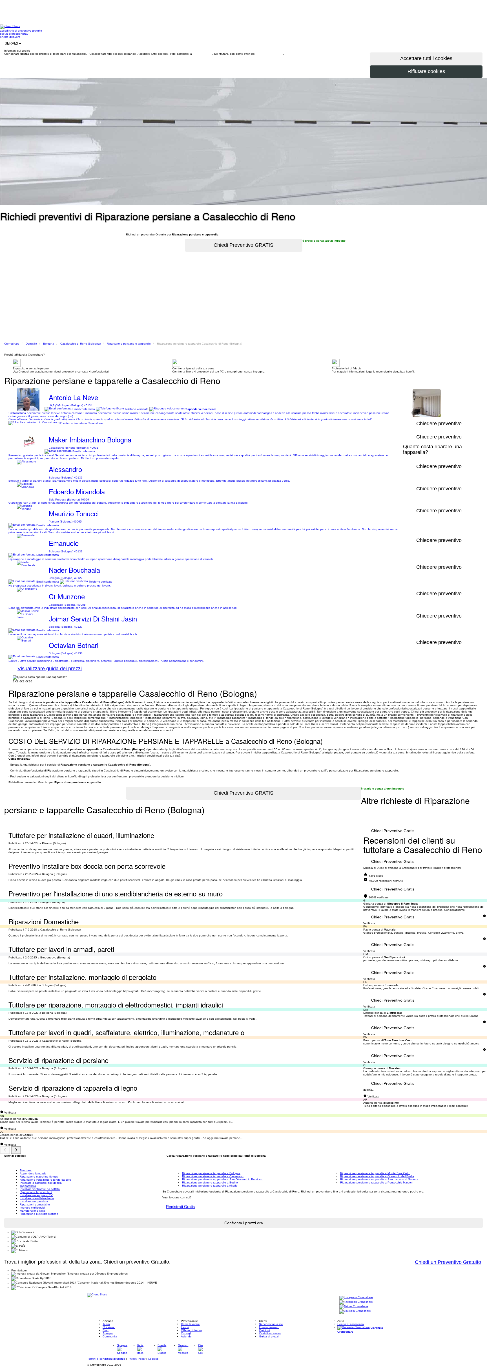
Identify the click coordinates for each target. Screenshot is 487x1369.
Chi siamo (109, 1327)
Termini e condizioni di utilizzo (106, 1358)
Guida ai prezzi (268, 1336)
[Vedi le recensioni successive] (16, 1150)
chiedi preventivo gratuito (25, 30)
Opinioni (264, 1330)
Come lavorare (190, 1324)
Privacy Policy (137, 1358)
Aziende (186, 1336)
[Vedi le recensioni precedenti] (5, 1150)
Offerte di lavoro (191, 1330)
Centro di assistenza (350, 1324)
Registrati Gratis (180, 1206)
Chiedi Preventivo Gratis (392, 830)
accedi (4, 30)
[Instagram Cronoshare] (356, 1297)
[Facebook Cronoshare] (356, 1302)
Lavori (185, 1327)
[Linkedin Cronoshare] (355, 1311)
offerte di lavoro (10, 36)
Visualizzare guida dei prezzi (49, 668)
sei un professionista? (14, 33)
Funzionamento (269, 1327)
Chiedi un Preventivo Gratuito (448, 1262)
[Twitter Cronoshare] (353, 1306)
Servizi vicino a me (271, 1324)
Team (106, 1324)
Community (110, 1336)
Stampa (108, 1333)
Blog (106, 1330)
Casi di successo (270, 1333)
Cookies (153, 1358)
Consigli (186, 1333)
